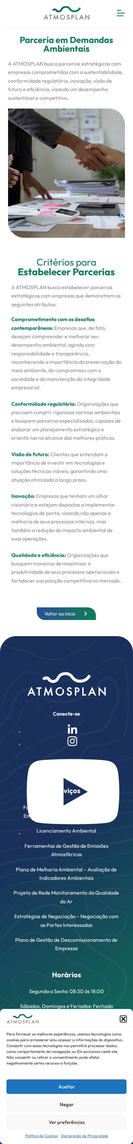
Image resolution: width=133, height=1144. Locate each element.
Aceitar (66, 1087)
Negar (67, 1104)
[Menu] (121, 13)
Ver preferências (67, 1122)
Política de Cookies (41, 1135)
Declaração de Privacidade (84, 1135)
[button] (123, 1019)
